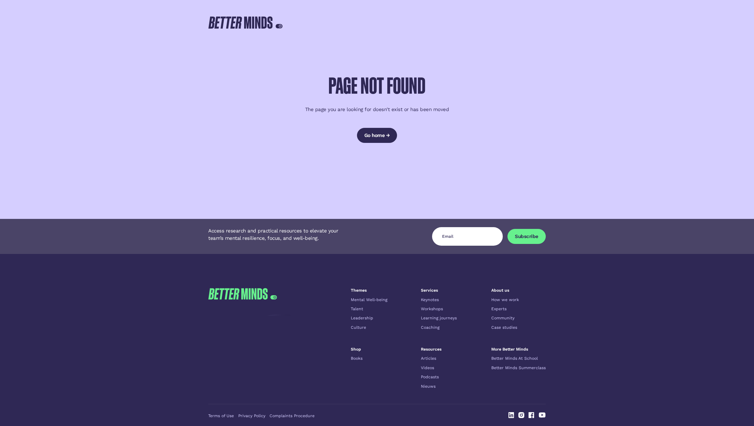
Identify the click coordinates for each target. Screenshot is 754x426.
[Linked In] (511, 415)
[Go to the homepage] (242, 338)
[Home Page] (245, 22)
